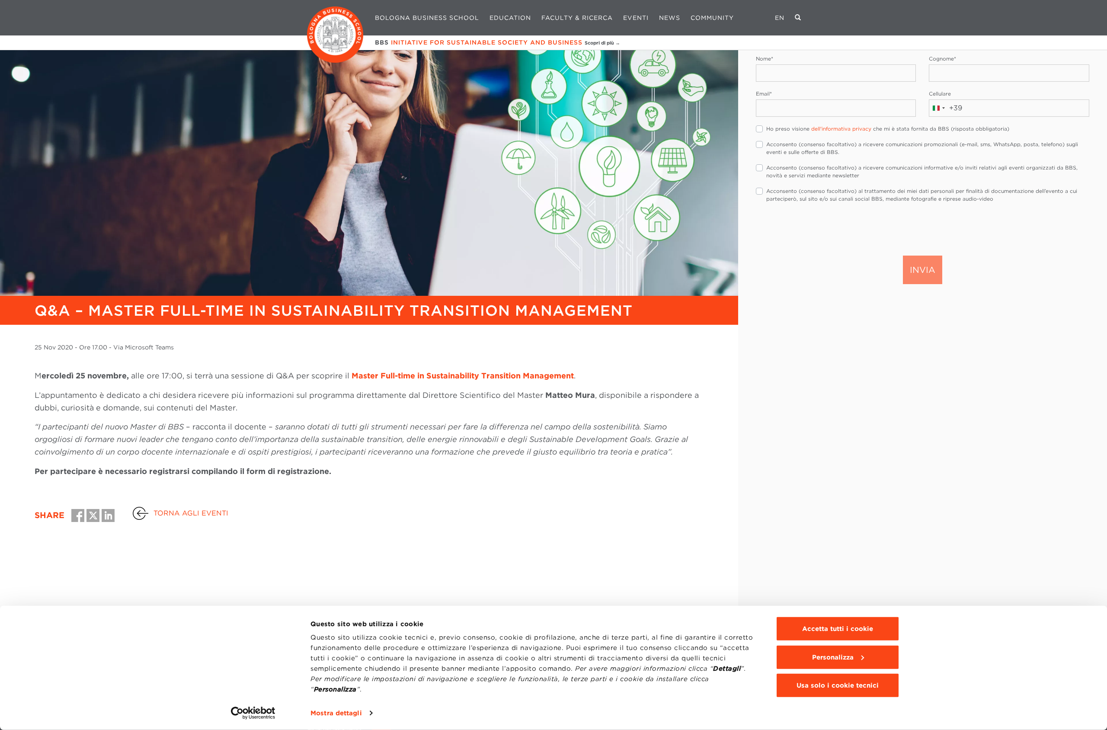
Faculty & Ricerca (577, 17)
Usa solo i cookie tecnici (838, 685)
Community (712, 17)
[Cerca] (798, 17)
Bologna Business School (427, 17)
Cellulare (940, 93)
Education (510, 17)
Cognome (942, 58)
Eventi (636, 17)
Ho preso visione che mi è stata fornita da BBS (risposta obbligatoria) (887, 128)
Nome (764, 58)
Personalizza (833, 657)
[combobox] (945, 108)
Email (764, 93)
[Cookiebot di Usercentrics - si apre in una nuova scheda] (253, 713)
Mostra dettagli (336, 713)
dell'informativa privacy (841, 128)
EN (779, 17)
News (669, 17)
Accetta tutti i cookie (837, 629)
